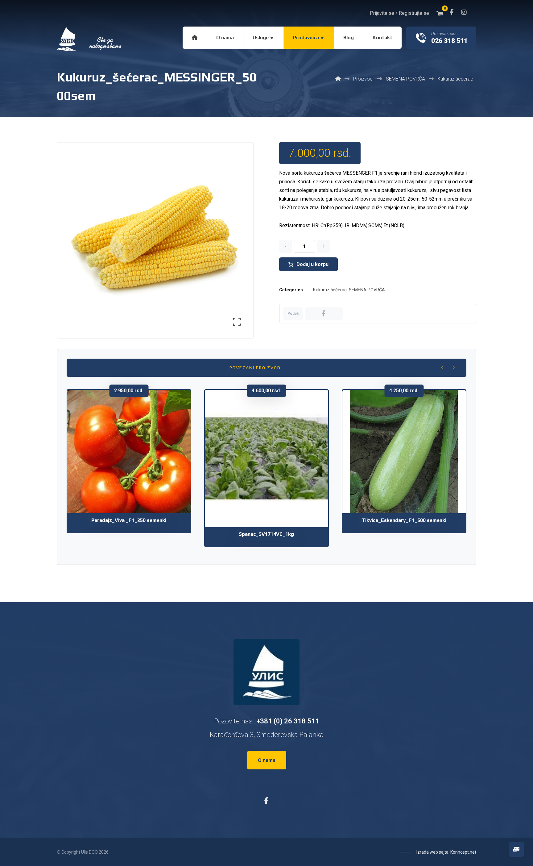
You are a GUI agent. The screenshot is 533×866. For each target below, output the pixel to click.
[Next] (453, 367)
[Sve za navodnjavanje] (90, 39)
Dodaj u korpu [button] (133, 478)
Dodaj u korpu (312, 264)
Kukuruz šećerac (330, 290)
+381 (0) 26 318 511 (287, 721)
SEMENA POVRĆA (367, 290)
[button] (451, 12)
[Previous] (442, 367)
